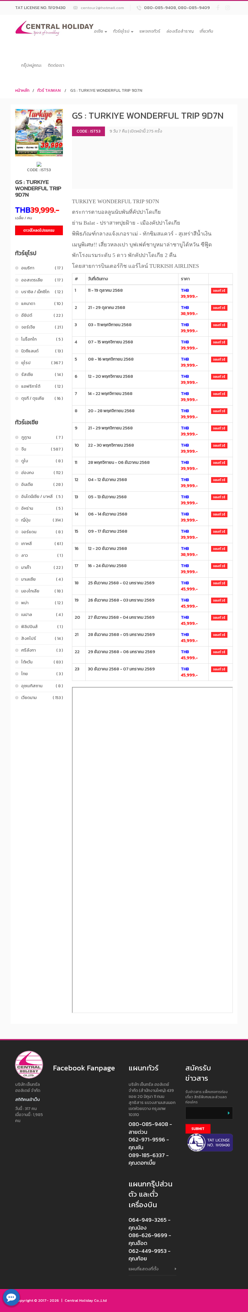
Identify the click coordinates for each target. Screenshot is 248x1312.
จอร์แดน (42, 532)
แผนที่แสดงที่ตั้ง (143, 1268)
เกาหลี (42, 544)
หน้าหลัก (22, 90)
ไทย (42, 674)
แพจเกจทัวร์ (149, 31)
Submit (197, 1128)
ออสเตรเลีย (42, 280)
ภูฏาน (42, 437)
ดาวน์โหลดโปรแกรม (38, 230)
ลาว (42, 555)
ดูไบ (42, 461)
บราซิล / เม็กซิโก (42, 292)
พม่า (42, 603)
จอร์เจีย (42, 327)
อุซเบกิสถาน (42, 686)
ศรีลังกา (42, 650)
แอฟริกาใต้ (42, 386)
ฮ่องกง (42, 473)
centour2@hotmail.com (102, 8)
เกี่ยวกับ (206, 31)
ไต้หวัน (42, 662)
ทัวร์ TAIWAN (48, 90)
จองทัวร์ (219, 290)
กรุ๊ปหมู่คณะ (31, 65)
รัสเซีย (42, 374)
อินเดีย (42, 484)
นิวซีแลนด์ (42, 351)
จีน (42, 449)
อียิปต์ (42, 315)
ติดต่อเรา (56, 65)
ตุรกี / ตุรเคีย (42, 398)
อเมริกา (42, 268)
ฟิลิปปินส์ (42, 627)
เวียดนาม (42, 697)
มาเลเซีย (42, 579)
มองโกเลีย (42, 591)
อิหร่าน (42, 508)
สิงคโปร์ (42, 638)
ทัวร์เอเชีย (94, 31)
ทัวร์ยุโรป (121, 31)
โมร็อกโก (42, 339)
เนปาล (42, 614)
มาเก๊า (42, 567)
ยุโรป (42, 363)
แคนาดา (42, 303)
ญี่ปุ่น (42, 520)
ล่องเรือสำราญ (180, 31)
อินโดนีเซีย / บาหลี (42, 496)
